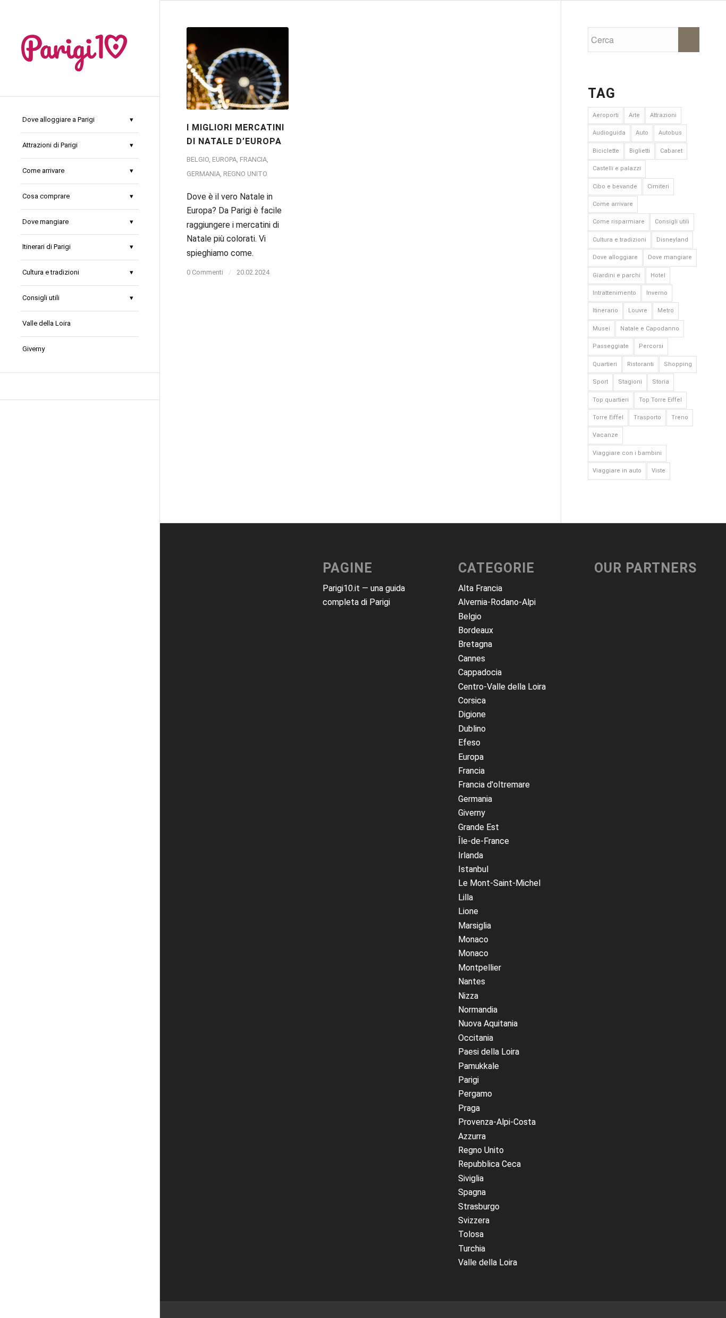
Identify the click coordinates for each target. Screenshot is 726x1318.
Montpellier (479, 968)
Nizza (468, 996)
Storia (660, 381)
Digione (472, 714)
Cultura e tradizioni (619, 239)
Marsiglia (474, 926)
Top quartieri (611, 399)
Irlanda (470, 855)
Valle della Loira (487, 1262)
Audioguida (609, 132)
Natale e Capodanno (649, 328)
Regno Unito (245, 174)
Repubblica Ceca (489, 1164)
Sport (600, 381)
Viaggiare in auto (617, 470)
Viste (658, 470)
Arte (634, 115)
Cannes (471, 658)
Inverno (657, 292)
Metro (665, 310)
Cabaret (671, 150)
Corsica (472, 700)
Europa (224, 159)
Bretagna (475, 644)
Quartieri (605, 364)
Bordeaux (475, 630)
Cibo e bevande (615, 186)
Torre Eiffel (608, 417)
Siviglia (471, 1178)
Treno (679, 417)
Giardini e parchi (616, 275)
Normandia (477, 1010)
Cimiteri (658, 186)
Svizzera (473, 1220)
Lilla (465, 897)
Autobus (670, 132)
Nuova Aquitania (488, 1023)
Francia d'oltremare (494, 785)
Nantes (471, 981)
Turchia (471, 1249)
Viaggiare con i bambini (627, 453)
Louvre (637, 310)
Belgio (198, 159)
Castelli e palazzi (617, 168)
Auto (642, 132)
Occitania (475, 1038)
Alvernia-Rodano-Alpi (497, 602)
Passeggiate (611, 346)
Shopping (678, 364)
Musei (601, 328)
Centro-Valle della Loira (502, 687)
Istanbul (473, 869)
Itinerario (605, 310)
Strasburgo (479, 1206)
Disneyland (672, 239)
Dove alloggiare (615, 257)
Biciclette (606, 150)
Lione (468, 911)
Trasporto (647, 417)
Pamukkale (478, 1066)
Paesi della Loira (488, 1052)
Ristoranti (640, 364)
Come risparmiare (619, 221)
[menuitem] (80, 120)
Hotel (658, 275)
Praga (469, 1108)
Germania (203, 174)
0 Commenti (205, 272)
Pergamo (475, 1094)
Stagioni (630, 381)
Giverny (471, 813)
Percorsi (651, 346)
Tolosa (471, 1234)
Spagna (472, 1192)
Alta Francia (480, 588)
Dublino (472, 729)
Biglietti (639, 150)
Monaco (473, 939)
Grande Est (478, 827)
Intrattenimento (614, 292)
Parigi (468, 1080)
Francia (253, 159)
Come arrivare (613, 204)
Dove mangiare (670, 257)
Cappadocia (480, 672)
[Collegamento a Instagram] (79, 386)
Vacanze (605, 435)
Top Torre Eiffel (660, 399)
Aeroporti (606, 115)
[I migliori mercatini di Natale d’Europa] (238, 68)
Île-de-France (483, 841)
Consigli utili (672, 221)
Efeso (469, 742)
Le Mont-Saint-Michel (499, 883)
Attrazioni (663, 115)
